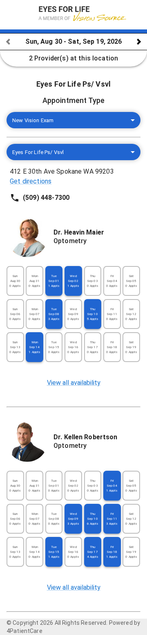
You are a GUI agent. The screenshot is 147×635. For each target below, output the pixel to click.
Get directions (30, 181)
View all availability (73, 383)
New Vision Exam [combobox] (32, 120)
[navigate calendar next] (139, 42)
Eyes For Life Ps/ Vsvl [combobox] (38, 152)
